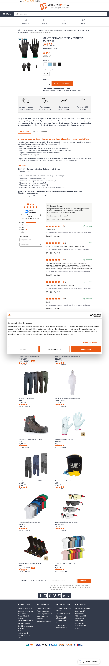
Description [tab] (24, 131)
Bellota (58, 359)
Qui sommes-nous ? (25, 608)
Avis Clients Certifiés (44, 621)
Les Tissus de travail (63, 613)
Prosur (58, 442)
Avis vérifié (89, 226)
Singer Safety (61, 400)
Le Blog (77, 628)
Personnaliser (53, 349)
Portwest (23, 359)
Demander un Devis (44, 608)
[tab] (40, 131)
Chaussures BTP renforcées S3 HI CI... (31, 439)
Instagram (59, 595)
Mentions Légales (24, 623)
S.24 (20, 442)
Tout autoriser (85, 349)
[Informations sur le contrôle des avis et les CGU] (40, 215)
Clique (57, 566)
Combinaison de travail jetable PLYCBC (67, 398)
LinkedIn (64, 595)
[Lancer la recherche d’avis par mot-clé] (41, 245)
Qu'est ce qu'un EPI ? (82, 608)
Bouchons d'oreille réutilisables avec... (67, 481)
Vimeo (54, 595)
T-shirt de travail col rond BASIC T (66, 563)
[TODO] (68, 216)
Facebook (40, 595)
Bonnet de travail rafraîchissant (29, 357)
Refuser (23, 349)
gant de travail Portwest (29, 159)
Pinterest (50, 595)
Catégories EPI (80, 611)
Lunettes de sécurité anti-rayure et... (66, 522)
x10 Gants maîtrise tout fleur (64, 439)
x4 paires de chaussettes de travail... (30, 563)
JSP (56, 483)
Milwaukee (59, 524)
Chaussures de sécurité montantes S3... (68, 357)
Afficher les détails (90, 342)
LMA (20, 400)
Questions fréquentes (25, 621)
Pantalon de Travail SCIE (26, 398)
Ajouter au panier (62, 83)
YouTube (45, 595)
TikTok (69, 595)
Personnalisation (43, 611)
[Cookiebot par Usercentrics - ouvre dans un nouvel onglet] (91, 315)
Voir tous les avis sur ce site (30, 218)
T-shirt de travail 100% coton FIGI (29, 522)
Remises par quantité (44, 614)
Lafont (21, 483)
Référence (47, 49)
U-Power (22, 524)
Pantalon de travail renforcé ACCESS (30, 481)
